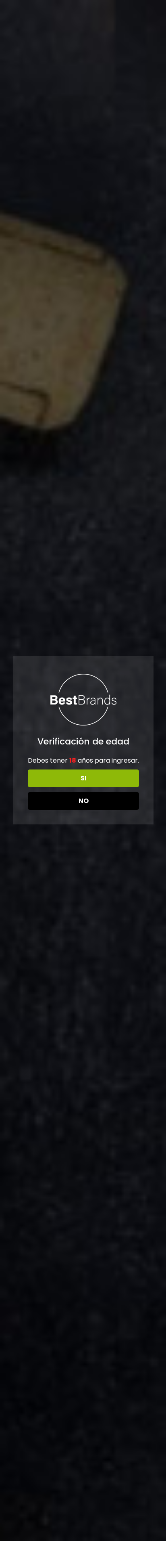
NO (84, 800)
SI (84, 778)
